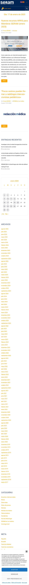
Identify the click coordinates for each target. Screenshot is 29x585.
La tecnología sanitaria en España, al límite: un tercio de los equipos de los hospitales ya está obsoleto (14, 156)
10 (8, 199)
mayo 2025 (4, 269)
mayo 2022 (4, 366)
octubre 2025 (5, 256)
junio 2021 (4, 396)
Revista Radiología (6, 518)
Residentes (4, 516)
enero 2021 (4, 409)
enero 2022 (4, 377)
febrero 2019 (5, 471)
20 (18, 202)
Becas (3, 500)
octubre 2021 (5, 385)
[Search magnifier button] (27, 8)
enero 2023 (4, 345)
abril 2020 (4, 433)
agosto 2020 (4, 423)
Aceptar (14, 569)
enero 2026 (4, 248)
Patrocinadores (5, 513)
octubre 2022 (5, 353)
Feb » (6, 214)
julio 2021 (4, 393)
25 (11, 206)
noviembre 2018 (5, 477)
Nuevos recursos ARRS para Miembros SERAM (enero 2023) (14, 23)
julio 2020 (4, 425)
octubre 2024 (5, 288)
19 (14, 202)
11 (11, 199)
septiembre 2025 (6, 258)
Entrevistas (4, 502)
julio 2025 (4, 264)
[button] (26, 551)
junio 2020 (4, 428)
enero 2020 (4, 442)
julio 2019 (4, 458)
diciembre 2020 (5, 412)
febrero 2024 (5, 310)
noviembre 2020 (5, 415)
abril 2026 (4, 239)
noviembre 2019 (5, 447)
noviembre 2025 (5, 253)
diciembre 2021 (5, 380)
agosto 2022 (4, 358)
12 (14, 199)
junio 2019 (4, 460)
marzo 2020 (4, 436)
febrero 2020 (5, 439)
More (4, 80)
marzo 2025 (4, 274)
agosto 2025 (4, 261)
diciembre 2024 (5, 283)
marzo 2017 (4, 482)
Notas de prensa (6, 505)
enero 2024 (4, 312)
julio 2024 (4, 296)
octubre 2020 (5, 417)
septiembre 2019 (6, 452)
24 (8, 206)
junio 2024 (4, 299)
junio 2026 (4, 234)
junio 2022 (4, 363)
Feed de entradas (6, 544)
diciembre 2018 (5, 474)
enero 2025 (4, 280)
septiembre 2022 (6, 355)
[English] (21, 2)
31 (8, 210)
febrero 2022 (5, 374)
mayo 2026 (4, 237)
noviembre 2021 (5, 382)
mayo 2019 (4, 463)
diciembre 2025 (5, 250)
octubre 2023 (5, 320)
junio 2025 (4, 266)
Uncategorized (5, 524)
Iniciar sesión (7, 8)
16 (4, 202)
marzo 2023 (4, 339)
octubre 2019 (5, 450)
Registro (3, 539)
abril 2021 (4, 401)
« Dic (2, 214)
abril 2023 (4, 337)
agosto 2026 (4, 229)
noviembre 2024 (5, 285)
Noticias (15, 30)
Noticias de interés (6, 510)
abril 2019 (4, 466)
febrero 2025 (5, 277)
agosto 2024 (4, 293)
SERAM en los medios (18, 101)
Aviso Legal (24, 582)
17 (8, 202)
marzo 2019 (4, 469)
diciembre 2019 (5, 444)
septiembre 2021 (6, 388)
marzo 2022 (4, 372)
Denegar (14, 574)
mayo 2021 (4, 398)
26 (14, 206)
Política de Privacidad (16, 582)
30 (4, 210)
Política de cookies (6, 582)
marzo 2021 (4, 404)
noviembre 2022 (5, 350)
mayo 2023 (4, 334)
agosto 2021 (4, 390)
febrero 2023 (5, 342)
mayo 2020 (4, 431)
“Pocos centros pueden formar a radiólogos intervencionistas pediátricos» (13, 94)
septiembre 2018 (6, 479)
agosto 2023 (4, 326)
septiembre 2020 (6, 420)
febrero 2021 (5, 407)
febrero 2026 (5, 245)
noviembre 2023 (5, 318)
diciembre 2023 (5, 315)
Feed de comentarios (7, 547)
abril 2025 (4, 272)
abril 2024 (4, 304)
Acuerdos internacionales (8, 497)
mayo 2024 (4, 301)
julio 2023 (4, 328)
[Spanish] (23, 2)
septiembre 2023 (6, 323)
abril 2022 (4, 369)
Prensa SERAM (6, 30)
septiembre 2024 (6, 291)
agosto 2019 (4, 455)
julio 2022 (4, 361)
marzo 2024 (4, 307)
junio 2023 (4, 331)
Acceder (3, 541)
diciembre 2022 (5, 347)
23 (4, 206)
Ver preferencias (14, 578)
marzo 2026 (4, 242)
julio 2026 (4, 231)
